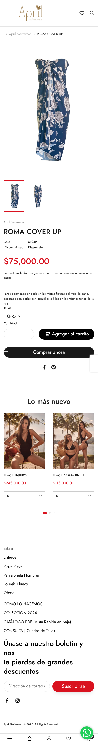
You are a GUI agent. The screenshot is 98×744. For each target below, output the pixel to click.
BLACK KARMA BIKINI (68, 475)
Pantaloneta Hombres (22, 575)
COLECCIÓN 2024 (20, 613)
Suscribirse (73, 686)
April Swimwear (20, 34)
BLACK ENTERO (15, 475)
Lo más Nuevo (16, 584)
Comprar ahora (49, 352)
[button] (44, 513)
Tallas (7, 308)
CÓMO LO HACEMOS (23, 604)
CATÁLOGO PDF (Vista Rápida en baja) (37, 622)
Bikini (8, 549)
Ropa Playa (13, 566)
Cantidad (10, 323)
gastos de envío (44, 273)
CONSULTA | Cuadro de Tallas (29, 631)
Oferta (9, 593)
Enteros (10, 557)
